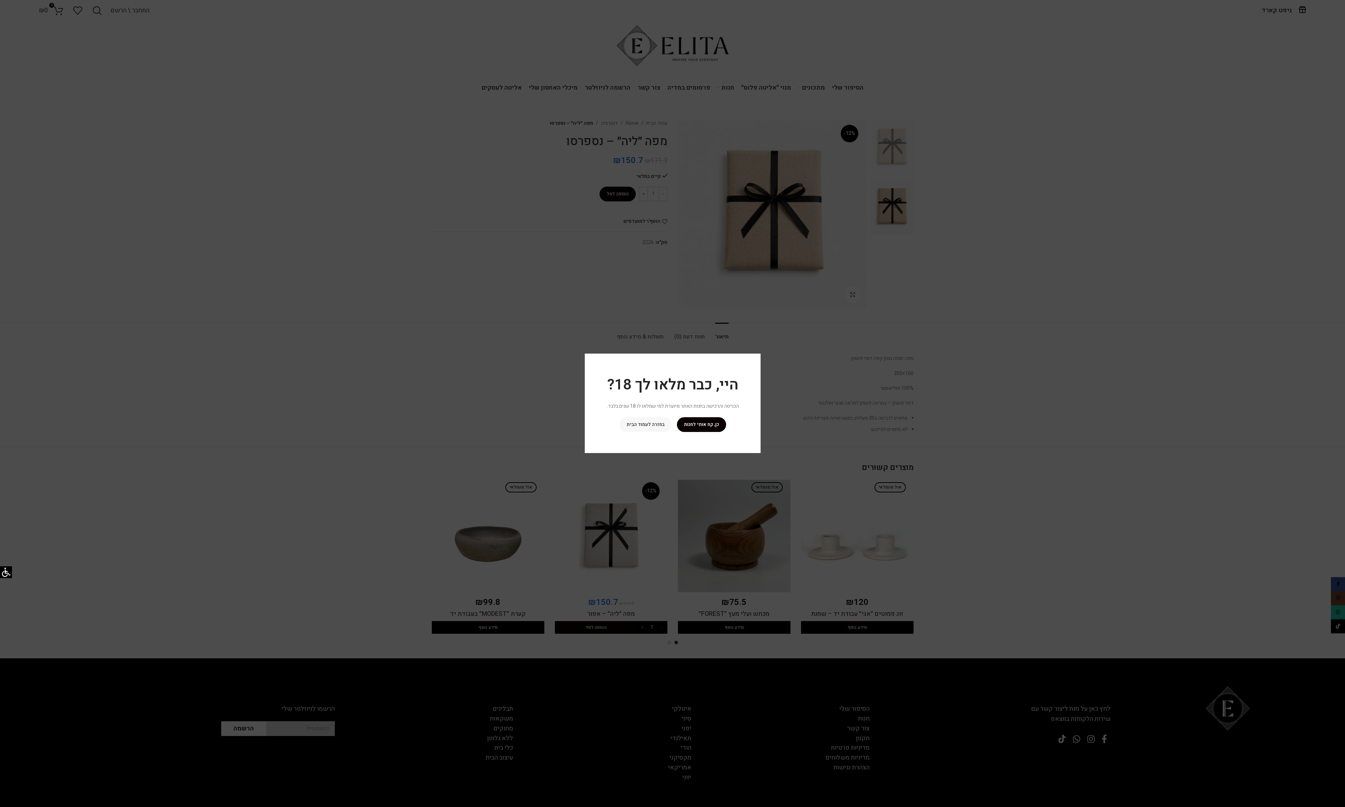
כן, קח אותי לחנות (701, 424)
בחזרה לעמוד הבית (645, 424)
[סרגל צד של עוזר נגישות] (6, 572)
